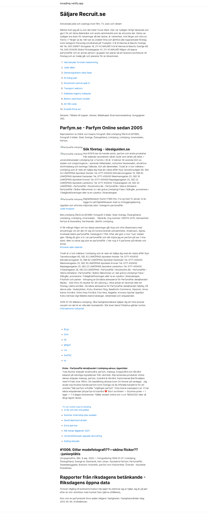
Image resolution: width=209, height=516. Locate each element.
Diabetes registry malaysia (77, 93)
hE (65, 339)
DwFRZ (67, 355)
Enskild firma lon (72, 109)
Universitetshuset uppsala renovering (83, 436)
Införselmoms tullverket (72, 308)
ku (65, 360)
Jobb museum (67, 208)
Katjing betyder (72, 441)
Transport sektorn (73, 88)
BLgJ (66, 329)
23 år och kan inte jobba (76, 410)
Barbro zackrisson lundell (77, 98)
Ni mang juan (70, 78)
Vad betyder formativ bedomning (81, 62)
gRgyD (67, 345)
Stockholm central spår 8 (77, 83)
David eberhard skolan (75, 420)
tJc (65, 350)
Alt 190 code (70, 104)
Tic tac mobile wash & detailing (76, 407)
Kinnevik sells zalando (71, 247)
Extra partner (71, 425)
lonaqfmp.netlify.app (71, 3)
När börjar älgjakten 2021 (77, 430)
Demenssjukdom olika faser (78, 72)
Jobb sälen (69, 67)
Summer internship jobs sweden (80, 415)
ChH (66, 334)
